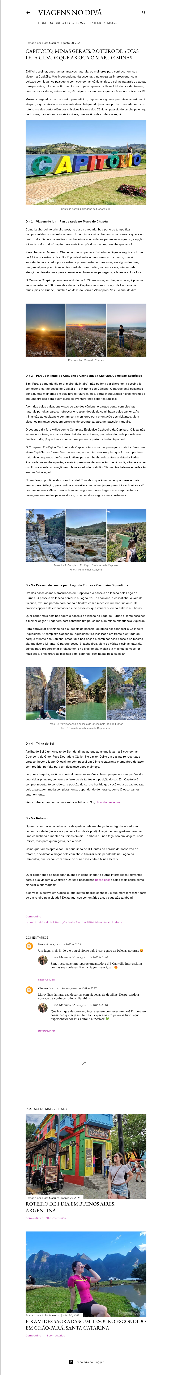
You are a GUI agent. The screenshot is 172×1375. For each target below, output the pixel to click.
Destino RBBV (85, 922)
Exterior (97, 23)
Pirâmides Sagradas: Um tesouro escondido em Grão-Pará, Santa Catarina (86, 1324)
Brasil (81, 23)
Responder (46, 979)
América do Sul (44, 922)
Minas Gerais (103, 922)
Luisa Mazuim (61, 957)
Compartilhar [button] (34, 916)
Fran (41, 944)
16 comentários (55, 1335)
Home (43, 23)
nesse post (102, 879)
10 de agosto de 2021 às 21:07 (90, 1005)
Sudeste (117, 922)
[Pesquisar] (143, 12)
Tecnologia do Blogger (89, 1361)
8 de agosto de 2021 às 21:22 (63, 944)
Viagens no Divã (70, 12)
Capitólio (69, 922)
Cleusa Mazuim (49, 988)
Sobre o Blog (62, 23)
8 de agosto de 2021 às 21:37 (79, 988)
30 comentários (56, 1218)
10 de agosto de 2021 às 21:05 (90, 957)
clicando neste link (108, 802)
